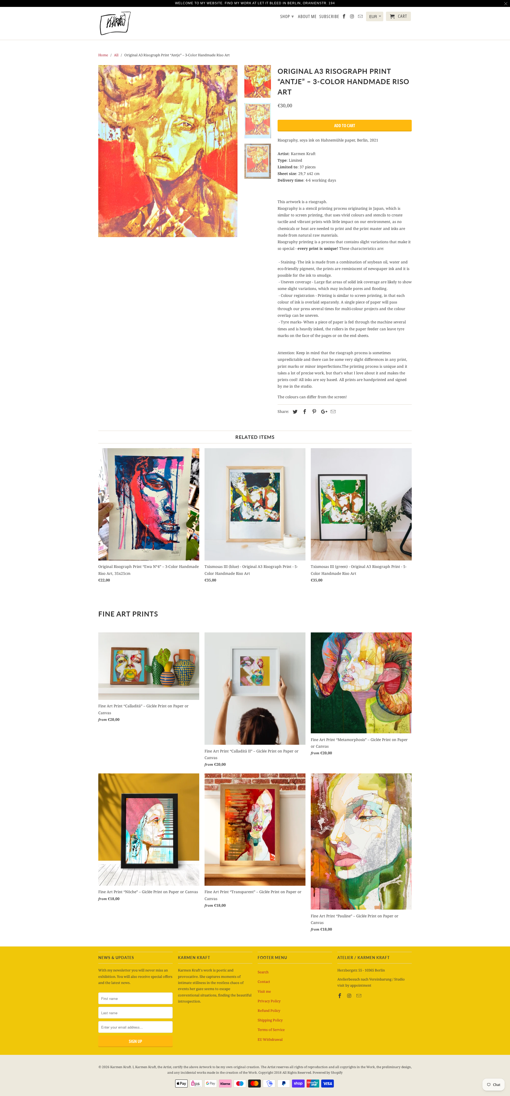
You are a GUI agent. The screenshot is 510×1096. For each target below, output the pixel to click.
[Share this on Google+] (322, 411)
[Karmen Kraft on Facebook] (340, 995)
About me (307, 16)
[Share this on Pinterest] (313, 411)
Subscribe (329, 16)
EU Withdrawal (270, 1039)
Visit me (264, 991)
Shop (287, 16)
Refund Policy (269, 1010)
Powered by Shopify (328, 1072)
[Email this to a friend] (332, 411)
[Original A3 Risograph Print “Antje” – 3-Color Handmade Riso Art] (167, 151)
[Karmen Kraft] (114, 23)
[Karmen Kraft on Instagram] (350, 995)
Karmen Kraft (120, 1067)
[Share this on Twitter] (294, 411)
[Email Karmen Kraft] (359, 995)
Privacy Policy (269, 1001)
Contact (264, 981)
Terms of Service (271, 1029)
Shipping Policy (270, 1020)
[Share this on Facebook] (304, 411)
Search (263, 972)
